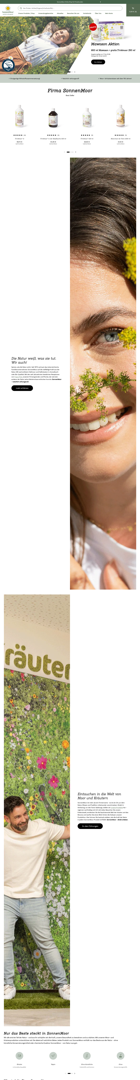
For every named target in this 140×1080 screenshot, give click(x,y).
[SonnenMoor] (8, 10)
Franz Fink (18, 377)
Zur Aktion (98, 62)
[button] (75, 72)
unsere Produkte (117, 807)
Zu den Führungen (90, 826)
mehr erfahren (22, 388)
